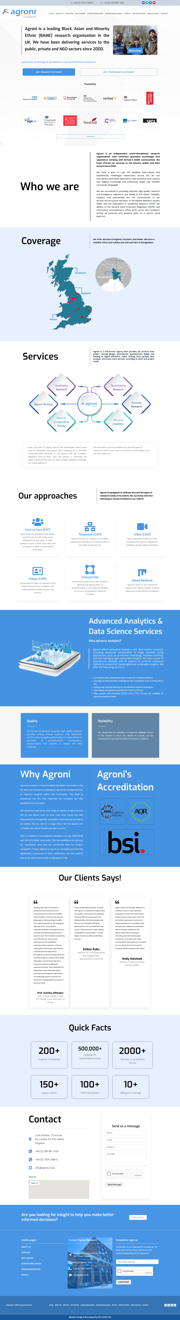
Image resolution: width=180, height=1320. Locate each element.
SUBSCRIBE (123, 1282)
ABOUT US (60, 13)
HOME (51, 13)
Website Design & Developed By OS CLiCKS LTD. (90, 1317)
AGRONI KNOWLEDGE (95, 13)
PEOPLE (127, 13)
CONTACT (164, 13)
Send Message (114, 1184)
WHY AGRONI (80, 13)
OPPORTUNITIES (139, 13)
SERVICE (66, 1305)
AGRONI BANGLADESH (113, 13)
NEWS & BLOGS (153, 13)
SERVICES (69, 13)
